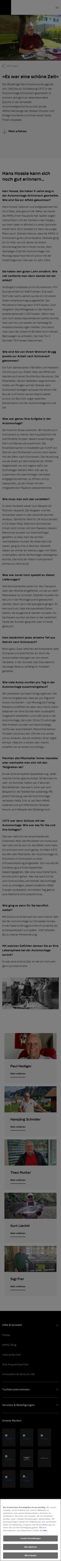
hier (45, 1530)
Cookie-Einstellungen (30, 1538)
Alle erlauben (30, 1555)
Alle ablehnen (30, 1547)
